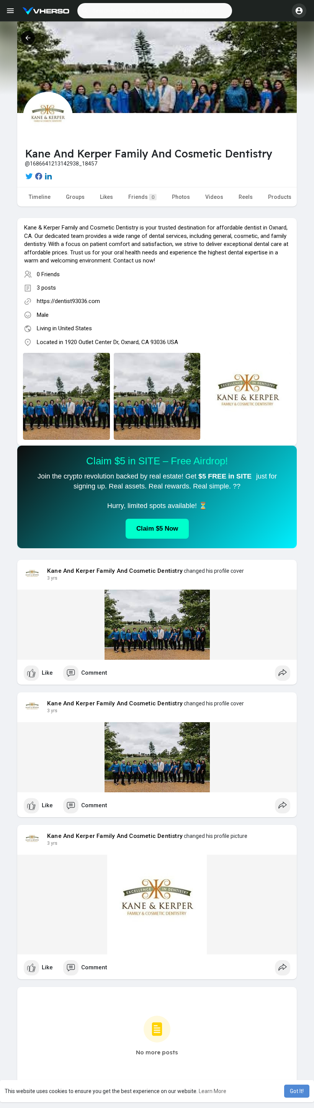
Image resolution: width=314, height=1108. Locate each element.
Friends (141, 197)
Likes (106, 197)
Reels (246, 197)
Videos (214, 197)
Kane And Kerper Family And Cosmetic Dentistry (115, 570)
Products (279, 197)
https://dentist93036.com (68, 301)
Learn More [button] (212, 1091)
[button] (154, 10)
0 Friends (48, 274)
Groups (75, 197)
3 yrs (52, 578)
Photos (181, 197)
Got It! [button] (297, 1091)
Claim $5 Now (157, 528)
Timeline (40, 197)
